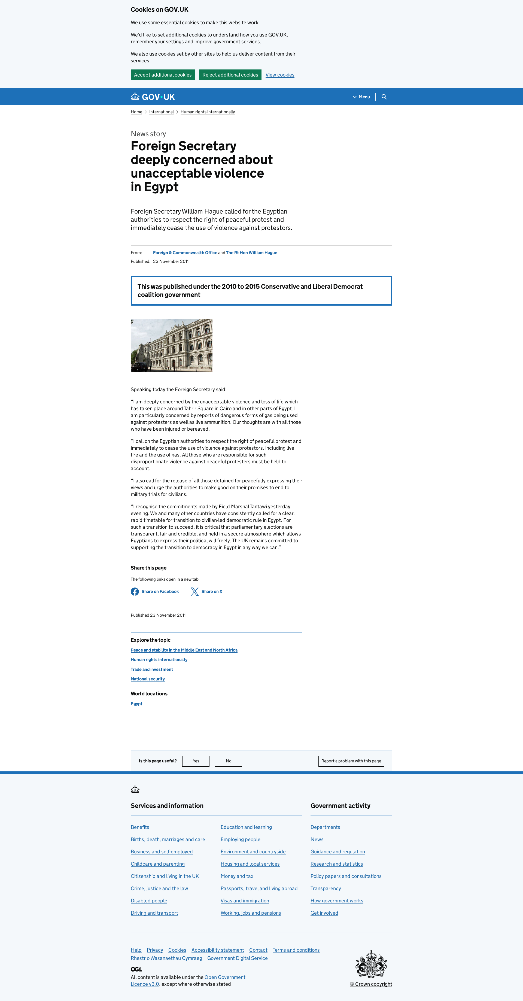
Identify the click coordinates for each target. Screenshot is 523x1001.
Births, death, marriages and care (168, 839)
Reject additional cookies (230, 75)
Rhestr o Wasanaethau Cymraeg (166, 958)
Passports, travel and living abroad (259, 888)
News (317, 839)
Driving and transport (154, 913)
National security (148, 678)
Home (136, 111)
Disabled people (149, 900)
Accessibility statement (217, 950)
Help (136, 950)
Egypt (136, 703)
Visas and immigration (245, 900)
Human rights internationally (208, 111)
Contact (258, 950)
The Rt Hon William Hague (251, 252)
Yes (201, 760)
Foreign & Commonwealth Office (185, 252)
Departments (325, 827)
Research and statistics (337, 864)
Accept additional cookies (163, 75)
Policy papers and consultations (346, 876)
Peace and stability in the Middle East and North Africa (184, 650)
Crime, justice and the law (159, 888)
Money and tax (237, 876)
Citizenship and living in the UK (165, 876)
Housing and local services (250, 864)
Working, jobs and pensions (251, 913)
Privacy (155, 950)
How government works (337, 900)
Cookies (177, 950)
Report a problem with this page (351, 760)
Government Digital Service (237, 958)
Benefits (140, 827)
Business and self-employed (162, 851)
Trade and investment (152, 669)
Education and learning (246, 827)
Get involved (324, 913)
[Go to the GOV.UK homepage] (153, 97)
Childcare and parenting (158, 864)
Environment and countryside (253, 851)
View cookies (280, 74)
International (161, 111)
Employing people (240, 839)
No (234, 760)
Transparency (326, 888)
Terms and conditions (296, 950)
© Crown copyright (371, 984)
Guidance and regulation (338, 851)
